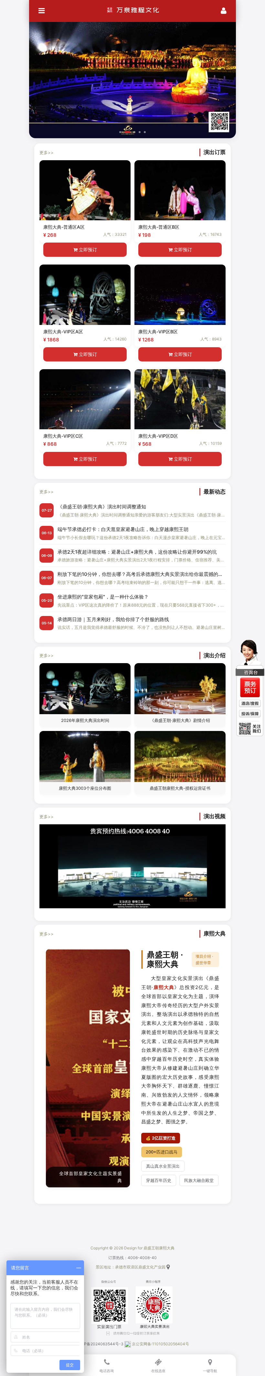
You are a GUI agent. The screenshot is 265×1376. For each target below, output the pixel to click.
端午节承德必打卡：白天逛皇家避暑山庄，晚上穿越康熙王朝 (123, 529)
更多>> (46, 152)
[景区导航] (168, 1267)
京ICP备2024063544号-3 (99, 1343)
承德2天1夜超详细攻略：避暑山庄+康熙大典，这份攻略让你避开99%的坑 (137, 552)
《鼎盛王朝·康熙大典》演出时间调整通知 (102, 507)
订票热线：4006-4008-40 (132, 1257)
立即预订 (87, 249)
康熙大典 (164, 987)
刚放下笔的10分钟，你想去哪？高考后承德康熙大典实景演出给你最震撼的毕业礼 (142, 574)
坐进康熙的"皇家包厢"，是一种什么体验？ (103, 597)
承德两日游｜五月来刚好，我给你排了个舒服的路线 (113, 619)
